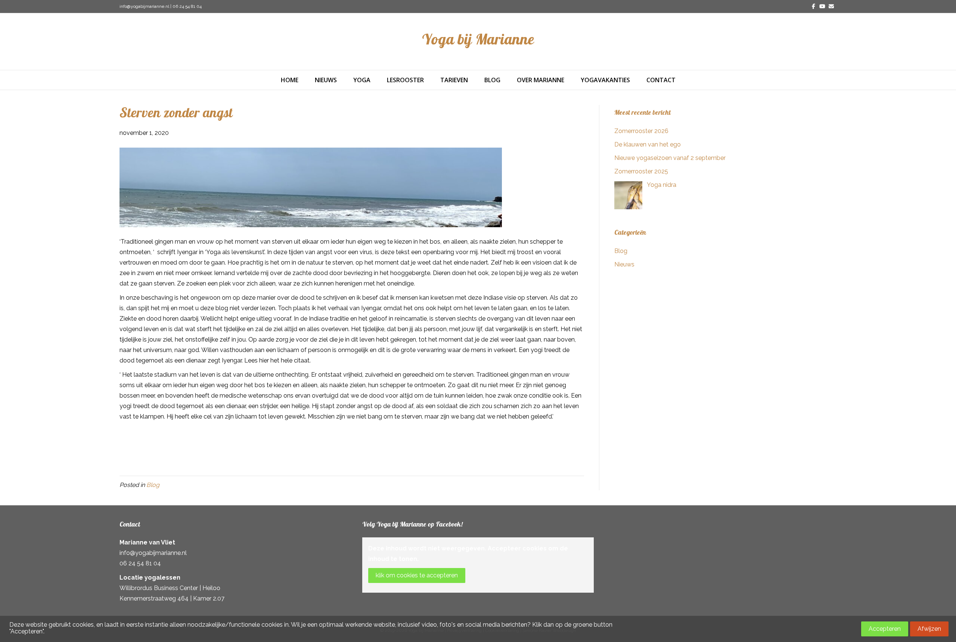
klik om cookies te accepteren (417, 575)
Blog (492, 80)
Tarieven (454, 80)
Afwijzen (929, 628)
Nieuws (326, 80)
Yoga (361, 80)
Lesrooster (405, 80)
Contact (661, 80)
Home (289, 80)
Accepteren (885, 628)
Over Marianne (540, 80)
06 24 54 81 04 (187, 6)
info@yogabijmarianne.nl (144, 6)
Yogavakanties (605, 80)
